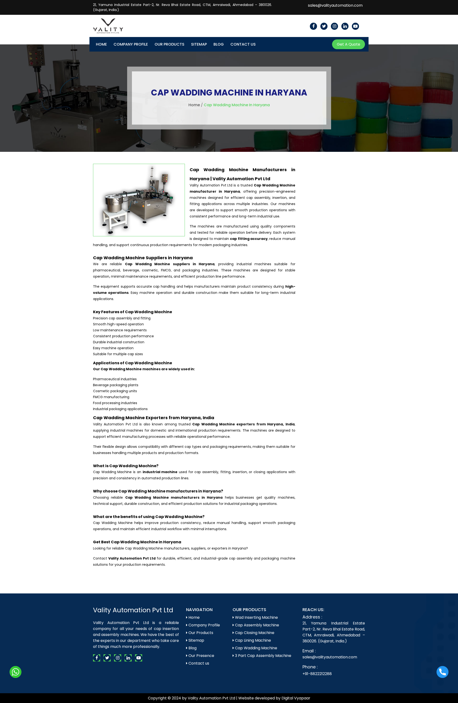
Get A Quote (348, 44)
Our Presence (200, 655)
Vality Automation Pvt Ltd (133, 610)
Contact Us (243, 44)
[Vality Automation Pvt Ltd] (108, 22)
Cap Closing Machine (254, 632)
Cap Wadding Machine (255, 648)
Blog (218, 44)
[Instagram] (334, 26)
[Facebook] (313, 26)
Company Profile (131, 44)
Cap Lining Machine (252, 640)
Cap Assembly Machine (256, 625)
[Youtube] (355, 26)
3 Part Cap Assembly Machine (262, 655)
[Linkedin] (345, 26)
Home (101, 44)
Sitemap (199, 44)
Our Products (169, 44)
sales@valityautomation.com (335, 5)
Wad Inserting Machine (256, 617)
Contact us (198, 663)
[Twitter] (324, 26)
